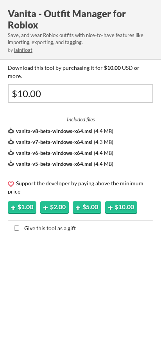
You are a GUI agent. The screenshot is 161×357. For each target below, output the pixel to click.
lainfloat (23, 50)
